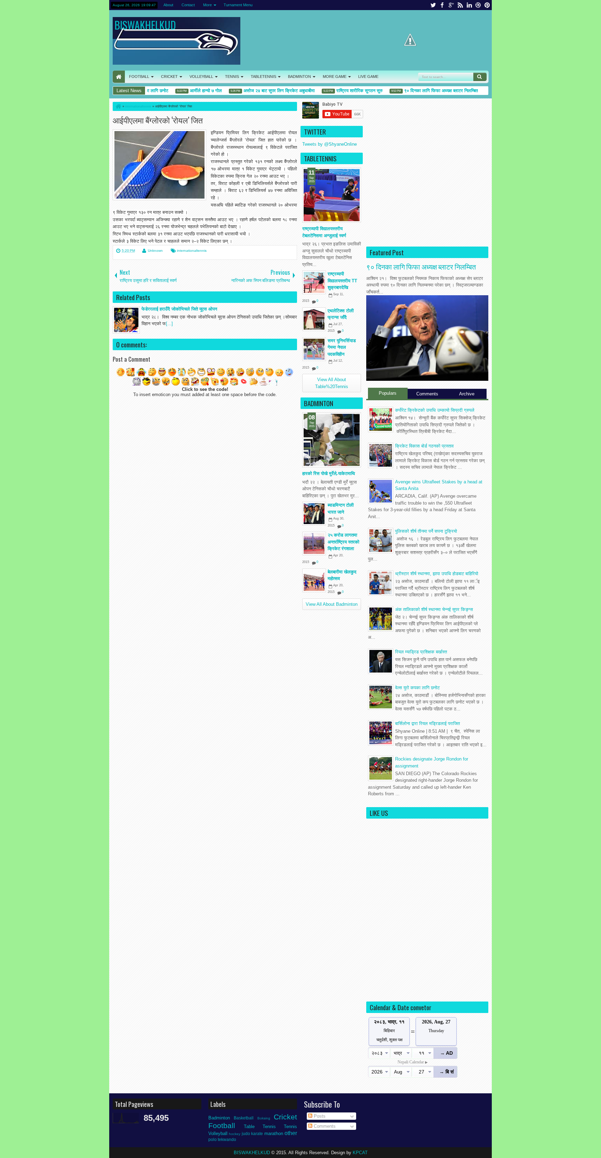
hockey (234, 1134)
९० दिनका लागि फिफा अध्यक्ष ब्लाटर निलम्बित (427, 90)
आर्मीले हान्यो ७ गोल (192, 90)
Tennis (290, 1126)
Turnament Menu (238, 5)
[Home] (117, 106)
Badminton (219, 1117)
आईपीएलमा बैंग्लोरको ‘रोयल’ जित (158, 120)
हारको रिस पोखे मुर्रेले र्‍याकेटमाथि (328, 473)
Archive (466, 393)
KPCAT (360, 1152)
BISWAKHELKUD (145, 25)
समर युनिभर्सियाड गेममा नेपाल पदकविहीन (342, 347)
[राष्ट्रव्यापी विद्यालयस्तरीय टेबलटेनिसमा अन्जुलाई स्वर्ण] (331, 195)
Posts (319, 1116)
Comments (427, 393)
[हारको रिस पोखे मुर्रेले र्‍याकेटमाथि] (331, 439)
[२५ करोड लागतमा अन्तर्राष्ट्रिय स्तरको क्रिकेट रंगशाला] (314, 543)
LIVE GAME (368, 76)
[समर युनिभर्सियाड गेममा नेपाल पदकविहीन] (314, 349)
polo (212, 1139)
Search (480, 77)
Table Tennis (260, 1126)
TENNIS (232, 76)
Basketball (244, 1118)
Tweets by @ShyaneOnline (329, 144)
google (451, 5)
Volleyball (217, 1133)
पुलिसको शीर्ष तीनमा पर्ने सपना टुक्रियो (426, 531)
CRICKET (169, 76)
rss (460, 5)
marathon (273, 1133)
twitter (433, 5)
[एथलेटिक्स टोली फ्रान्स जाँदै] (314, 319)
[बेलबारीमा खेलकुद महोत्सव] (314, 580)
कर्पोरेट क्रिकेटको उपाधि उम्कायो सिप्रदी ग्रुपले (434, 410)
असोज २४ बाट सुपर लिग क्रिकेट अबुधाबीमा (264, 90)
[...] (169, 323)
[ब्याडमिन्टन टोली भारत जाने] (314, 513)
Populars (387, 393)
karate (257, 1133)
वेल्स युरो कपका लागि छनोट (417, 687)
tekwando (227, 1139)
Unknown (155, 250)
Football (221, 1125)
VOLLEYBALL (201, 76)
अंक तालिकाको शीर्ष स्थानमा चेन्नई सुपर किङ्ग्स (434, 609)
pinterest (487, 5)
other (291, 1133)
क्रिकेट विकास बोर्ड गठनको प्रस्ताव (424, 446)
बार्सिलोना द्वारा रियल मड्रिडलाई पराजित (427, 723)
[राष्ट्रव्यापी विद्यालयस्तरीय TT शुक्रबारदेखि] (314, 282)
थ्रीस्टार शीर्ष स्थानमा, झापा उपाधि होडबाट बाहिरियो (436, 573)
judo (246, 1133)
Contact (188, 5)
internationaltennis (192, 250)
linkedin (469, 5)
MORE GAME (334, 76)
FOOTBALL (139, 76)
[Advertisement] (427, 192)
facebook (442, 5)
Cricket (285, 1117)
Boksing (263, 1118)
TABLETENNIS (263, 76)
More (207, 5)
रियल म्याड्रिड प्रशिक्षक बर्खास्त (421, 651)
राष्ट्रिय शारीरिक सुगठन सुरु (345, 90)
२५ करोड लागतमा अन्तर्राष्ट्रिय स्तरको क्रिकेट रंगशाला (343, 541)
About (168, 5)
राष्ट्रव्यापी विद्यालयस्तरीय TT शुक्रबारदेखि (342, 280)
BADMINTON (299, 76)
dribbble (478, 5)
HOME (119, 77)
